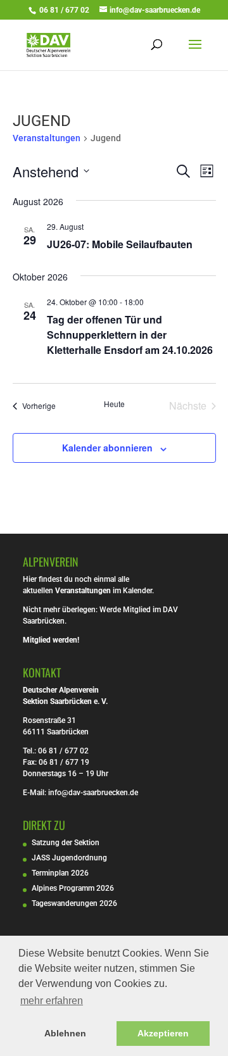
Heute (114, 404)
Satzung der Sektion (65, 842)
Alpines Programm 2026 (73, 888)
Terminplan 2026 (60, 873)
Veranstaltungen (46, 138)
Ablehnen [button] (65, 1033)
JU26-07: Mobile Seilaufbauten (120, 244)
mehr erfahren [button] (51, 1000)
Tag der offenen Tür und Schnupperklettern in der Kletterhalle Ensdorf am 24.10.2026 (130, 334)
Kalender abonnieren (107, 447)
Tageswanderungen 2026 (74, 903)
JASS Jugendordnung (69, 857)
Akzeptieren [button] (163, 1033)
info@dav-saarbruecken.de (93, 792)
